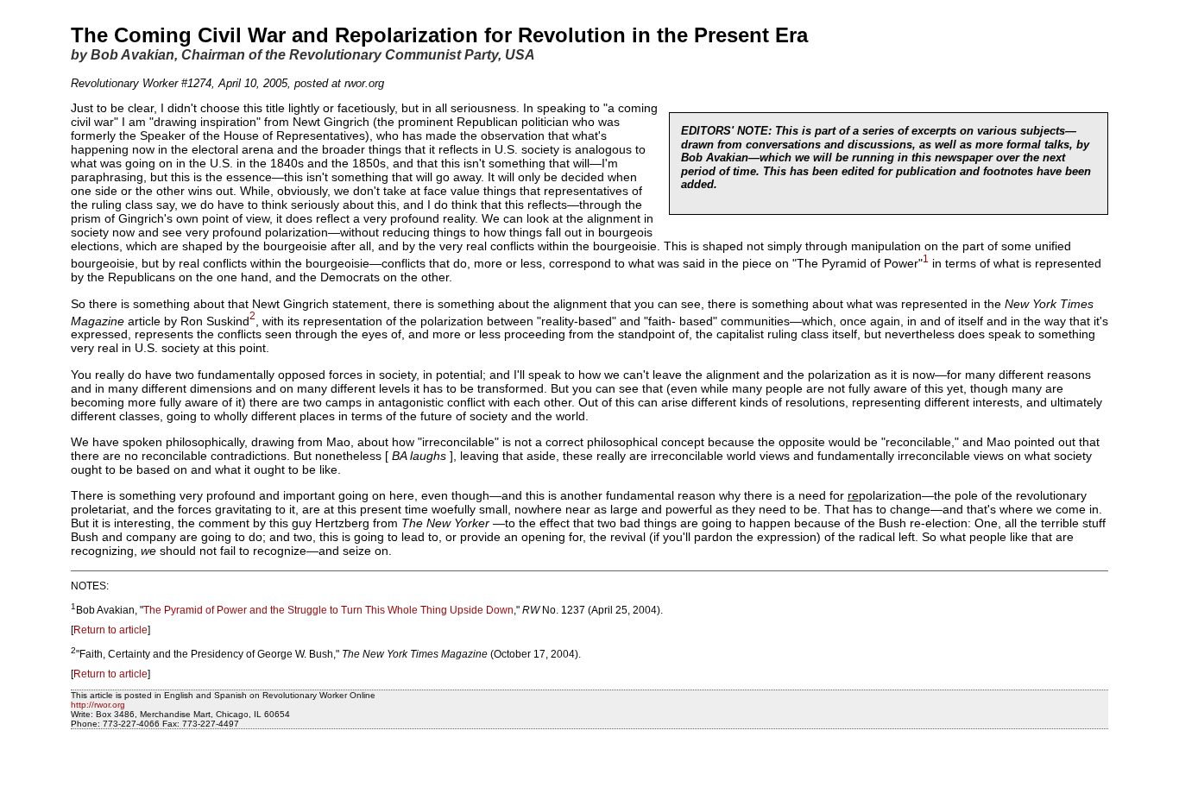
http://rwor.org (98, 704)
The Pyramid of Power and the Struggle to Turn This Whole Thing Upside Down (328, 610)
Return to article (110, 630)
